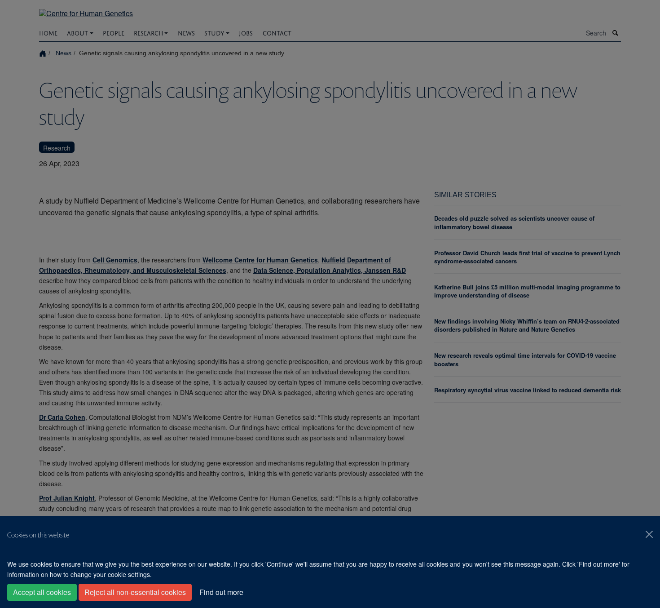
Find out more (221, 592)
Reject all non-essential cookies (135, 592)
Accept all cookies (42, 592)
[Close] (649, 534)
